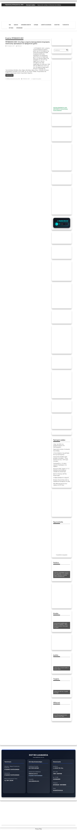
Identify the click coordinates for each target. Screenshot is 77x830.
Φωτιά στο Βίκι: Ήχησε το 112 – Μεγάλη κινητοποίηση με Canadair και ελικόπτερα (61, 470)
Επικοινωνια (19, 28)
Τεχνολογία (65, 24)
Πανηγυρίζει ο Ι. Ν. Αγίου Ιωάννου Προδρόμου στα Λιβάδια (60, 465)
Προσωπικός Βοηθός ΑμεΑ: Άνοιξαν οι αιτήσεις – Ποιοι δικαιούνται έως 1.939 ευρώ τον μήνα (60, 459)
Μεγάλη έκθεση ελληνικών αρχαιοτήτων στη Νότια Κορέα (61, 668)
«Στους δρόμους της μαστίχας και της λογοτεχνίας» (51, 5)
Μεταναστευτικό (14, 79)
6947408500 (63, 784)
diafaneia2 (19, 46)
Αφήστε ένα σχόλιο (37, 79)
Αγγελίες (11, 28)
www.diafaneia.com (34, 781)
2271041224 (56, 784)
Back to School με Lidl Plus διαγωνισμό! (60, 474)
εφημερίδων (65, 554)
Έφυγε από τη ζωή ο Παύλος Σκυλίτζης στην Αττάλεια (61, 692)
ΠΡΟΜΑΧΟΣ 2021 (26, 79)
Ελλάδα (36, 24)
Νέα (10, 24)
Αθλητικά (56, 24)
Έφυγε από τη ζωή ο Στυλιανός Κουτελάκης (61, 449)
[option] (61, 572)
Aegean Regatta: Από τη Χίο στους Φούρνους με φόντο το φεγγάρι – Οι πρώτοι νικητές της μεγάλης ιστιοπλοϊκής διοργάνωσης (61, 713)
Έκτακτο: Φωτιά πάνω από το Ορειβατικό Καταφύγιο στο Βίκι (61, 480)
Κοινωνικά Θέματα (26, 24)
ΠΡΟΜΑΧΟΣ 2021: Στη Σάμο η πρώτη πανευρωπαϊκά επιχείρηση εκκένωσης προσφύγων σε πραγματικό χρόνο (27, 42)
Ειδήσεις (16, 24)
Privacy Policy (38, 828)
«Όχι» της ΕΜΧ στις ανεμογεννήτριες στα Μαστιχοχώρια (59, 445)
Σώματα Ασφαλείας (46, 24)
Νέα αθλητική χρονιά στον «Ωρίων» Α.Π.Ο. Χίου (60, 484)
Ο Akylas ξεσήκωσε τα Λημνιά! (61, 477)
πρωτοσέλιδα (59, 554)
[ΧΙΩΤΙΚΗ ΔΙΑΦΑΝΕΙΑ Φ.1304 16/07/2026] (61, 83)
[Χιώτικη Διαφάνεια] (38, 20)
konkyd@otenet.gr (58, 790)
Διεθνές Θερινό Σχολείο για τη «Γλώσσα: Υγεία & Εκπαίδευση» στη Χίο (61, 575)
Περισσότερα (9, 75)
